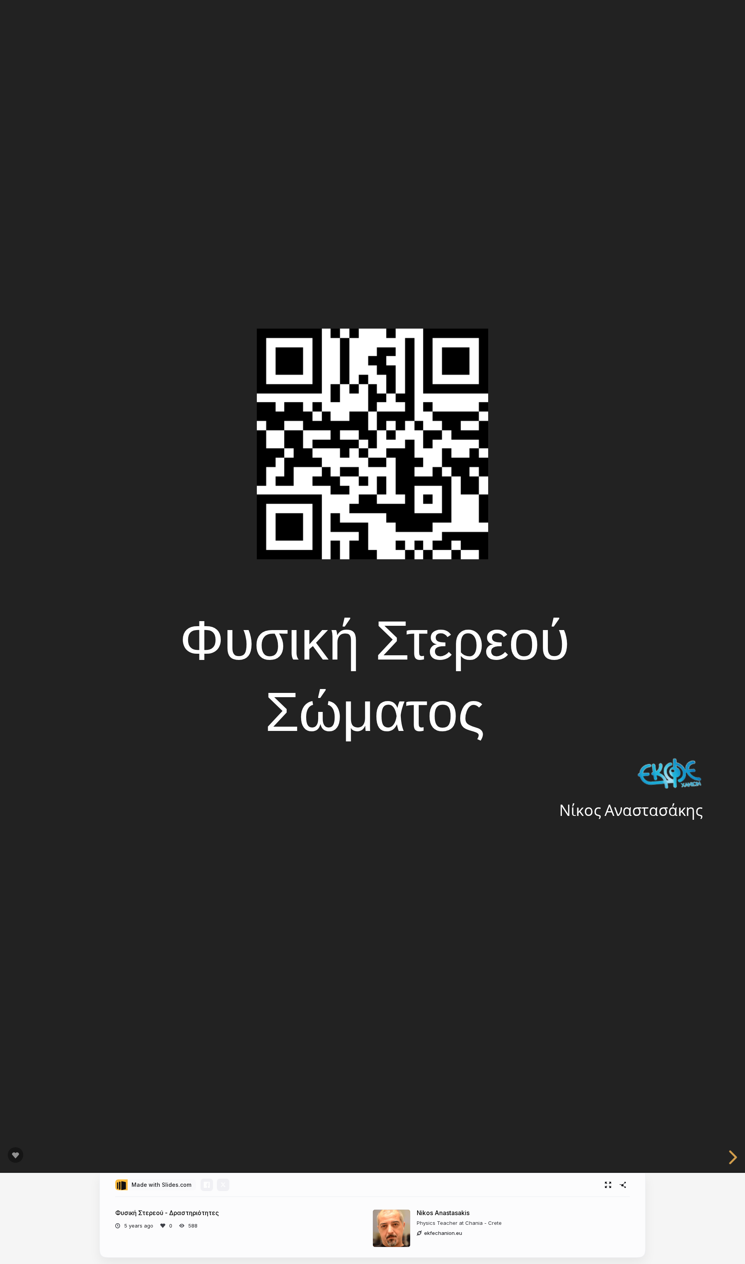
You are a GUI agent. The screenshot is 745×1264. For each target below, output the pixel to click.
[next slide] (733, 1157)
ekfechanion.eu (443, 1233)
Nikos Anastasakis (443, 1213)
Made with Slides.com (161, 1184)
